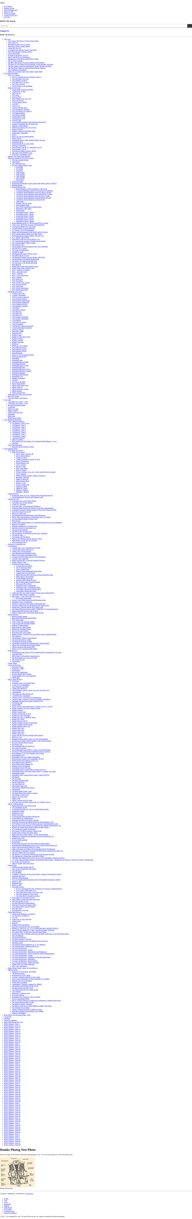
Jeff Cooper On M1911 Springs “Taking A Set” (27, 831)
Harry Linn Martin (22, 468)
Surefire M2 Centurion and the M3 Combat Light (27, 607)
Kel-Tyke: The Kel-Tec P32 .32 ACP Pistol (25, 926)
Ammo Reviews (13, 494)
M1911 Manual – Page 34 (12, 1073)
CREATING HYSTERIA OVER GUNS (25, 986)
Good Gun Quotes (14, 53)
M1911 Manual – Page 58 (12, 1119)
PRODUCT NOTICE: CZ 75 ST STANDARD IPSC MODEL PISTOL (35, 928)
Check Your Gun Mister (19, 982)
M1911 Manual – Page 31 (12, 1067)
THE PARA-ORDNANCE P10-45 (23, 788)
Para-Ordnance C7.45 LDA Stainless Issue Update (28, 753)
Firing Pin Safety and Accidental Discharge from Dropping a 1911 (33, 822)
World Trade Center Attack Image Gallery (25, 266)
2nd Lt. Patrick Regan (23, 456)
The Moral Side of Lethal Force (22, 531)
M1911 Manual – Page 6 (12, 1123)
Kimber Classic (17, 335)
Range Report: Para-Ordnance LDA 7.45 (25, 760)
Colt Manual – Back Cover (20, 423)
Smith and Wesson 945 (19, 356)
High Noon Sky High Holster (21, 627)
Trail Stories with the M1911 (21, 537)
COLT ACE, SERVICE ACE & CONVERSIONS (28, 225)
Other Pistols (8, 1207)
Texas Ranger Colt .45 (19, 149)
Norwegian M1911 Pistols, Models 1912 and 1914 (28, 236)
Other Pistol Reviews (14, 912)
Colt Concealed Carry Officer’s (22, 111)
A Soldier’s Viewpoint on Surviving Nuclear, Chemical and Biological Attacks (37, 874)
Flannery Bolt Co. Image (24, 203)
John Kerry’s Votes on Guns (21, 993)
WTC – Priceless (17, 273)
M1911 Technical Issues (15, 804)
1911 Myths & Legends (15, 450)
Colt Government (17, 324)
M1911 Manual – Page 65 (12, 1139)
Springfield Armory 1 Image (25, 212)
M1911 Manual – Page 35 (12, 1074)
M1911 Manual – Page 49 (12, 1101)
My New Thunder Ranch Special (22, 742)
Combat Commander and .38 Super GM (24, 124)
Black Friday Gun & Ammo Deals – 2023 (17, 1015)
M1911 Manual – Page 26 (12, 1056)
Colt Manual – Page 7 (19, 434)
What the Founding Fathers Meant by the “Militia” (28, 1011)
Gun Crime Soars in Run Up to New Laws (29, 892)
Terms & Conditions (10, 1020)
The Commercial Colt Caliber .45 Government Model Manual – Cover (34, 441)
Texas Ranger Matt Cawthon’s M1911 (24, 151)
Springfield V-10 (17, 376)
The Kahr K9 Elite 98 (19, 937)
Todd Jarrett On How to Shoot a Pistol (24, 905)
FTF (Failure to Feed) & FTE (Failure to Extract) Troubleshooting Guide (35, 824)
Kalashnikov (16, 670)
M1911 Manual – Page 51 (12, 1107)
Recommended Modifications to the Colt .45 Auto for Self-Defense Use (34, 845)
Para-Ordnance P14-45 (19, 351)
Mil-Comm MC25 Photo (24, 584)
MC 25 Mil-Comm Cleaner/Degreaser (28, 582)
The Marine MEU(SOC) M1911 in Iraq (24, 254)
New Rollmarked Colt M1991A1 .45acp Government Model (31, 750)
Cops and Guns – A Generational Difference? (26, 506)
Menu (2, 3)
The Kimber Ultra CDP (19, 786)
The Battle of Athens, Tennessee (22, 1004)
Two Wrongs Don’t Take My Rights (23, 907)
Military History (13, 411)
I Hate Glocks (16, 921)
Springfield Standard (18, 373)
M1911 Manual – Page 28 (12, 1060)
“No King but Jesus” (18, 973)
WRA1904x (20, 180)
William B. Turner (21, 488)
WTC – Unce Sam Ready (20, 275)
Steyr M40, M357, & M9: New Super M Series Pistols (29, 932)
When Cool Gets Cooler (19, 797)
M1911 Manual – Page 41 (12, 1087)
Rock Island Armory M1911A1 (22, 762)
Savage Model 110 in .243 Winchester (24, 676)
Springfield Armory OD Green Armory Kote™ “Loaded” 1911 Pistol (34, 771)
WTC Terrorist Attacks (19, 284)
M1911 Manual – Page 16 (12, 1036)
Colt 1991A (16, 308)
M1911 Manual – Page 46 (12, 1096)
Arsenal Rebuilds (17, 181)
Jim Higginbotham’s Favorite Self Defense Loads (27, 497)
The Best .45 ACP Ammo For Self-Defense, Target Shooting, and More (30, 64)
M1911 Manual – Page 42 (12, 1089)
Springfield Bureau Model (20, 362)
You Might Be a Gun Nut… (21, 910)
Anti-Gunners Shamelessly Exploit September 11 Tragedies (30, 979)
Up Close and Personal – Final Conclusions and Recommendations (33, 953)
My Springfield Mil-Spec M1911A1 (23, 746)
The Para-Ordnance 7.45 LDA (21, 939)
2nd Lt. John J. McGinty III (24, 454)
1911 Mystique (16, 872)
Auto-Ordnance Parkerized (20, 302)
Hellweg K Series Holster (20, 625)
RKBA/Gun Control (14, 418)
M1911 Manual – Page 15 (12, 1035)
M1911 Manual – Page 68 (12, 1145)
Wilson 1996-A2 (17, 387)
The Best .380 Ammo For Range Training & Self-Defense (26, 62)
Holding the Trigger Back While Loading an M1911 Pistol (30, 827)
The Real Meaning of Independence (23, 903)
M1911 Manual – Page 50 (12, 1105)
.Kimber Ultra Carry (18, 293)
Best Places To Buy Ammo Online (19, 46)
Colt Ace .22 (16, 106)
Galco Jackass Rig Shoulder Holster (23, 623)
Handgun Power (17, 883)
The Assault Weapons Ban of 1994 (23, 1002)
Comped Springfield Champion (22, 328)
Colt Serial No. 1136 (18, 118)
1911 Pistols (8, 1209)
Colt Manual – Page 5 (19, 430)
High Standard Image (23, 205)
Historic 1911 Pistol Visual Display (19, 156)
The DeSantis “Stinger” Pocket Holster (24, 638)
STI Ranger (15, 777)
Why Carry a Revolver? (19, 966)
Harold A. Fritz (21, 466)
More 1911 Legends (18, 452)
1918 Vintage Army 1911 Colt (21, 99)
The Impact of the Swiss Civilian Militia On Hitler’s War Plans (32, 1006)
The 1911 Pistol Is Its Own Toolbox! (23, 852)
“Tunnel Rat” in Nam (19, 91)
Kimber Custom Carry (19, 712)
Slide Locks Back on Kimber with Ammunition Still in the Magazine (33, 849)
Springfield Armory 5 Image (25, 219)
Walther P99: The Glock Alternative (23, 964)
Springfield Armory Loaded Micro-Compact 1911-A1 (29, 769)
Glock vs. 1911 (17, 881)
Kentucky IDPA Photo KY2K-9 (26, 580)
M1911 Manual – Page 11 (12, 1027)
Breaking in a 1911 (18, 813)
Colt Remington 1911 (19, 117)
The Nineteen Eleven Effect (21, 1008)
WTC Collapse (17, 277)
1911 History (8, 6)
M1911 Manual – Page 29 (12, 1062)
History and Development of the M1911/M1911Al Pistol (30, 232)
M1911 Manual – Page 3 (12, 1063)
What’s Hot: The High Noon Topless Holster (26, 645)
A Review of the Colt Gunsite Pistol (23, 683)
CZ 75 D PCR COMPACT (20, 916)
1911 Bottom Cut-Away (19, 80)
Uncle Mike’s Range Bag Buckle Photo (28, 589)
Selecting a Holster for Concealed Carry (24, 526)
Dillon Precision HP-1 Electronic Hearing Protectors (28, 560)
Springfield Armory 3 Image (25, 216)
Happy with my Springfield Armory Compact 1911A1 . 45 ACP (32, 706)
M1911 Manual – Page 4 (12, 1083)
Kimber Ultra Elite (18, 342)
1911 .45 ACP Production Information (24, 869)
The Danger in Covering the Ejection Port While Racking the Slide (33, 854)
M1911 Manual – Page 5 (12, 1103)
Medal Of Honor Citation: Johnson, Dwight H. (31, 475)
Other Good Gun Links (15, 412)
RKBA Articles (13, 970)
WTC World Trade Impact (20, 288)
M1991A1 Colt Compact (20, 346)
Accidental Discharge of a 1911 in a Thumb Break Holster (30, 809)
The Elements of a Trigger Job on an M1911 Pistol (28, 856)
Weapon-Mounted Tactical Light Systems (25, 611)
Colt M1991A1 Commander (21, 696)
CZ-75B (14, 917)
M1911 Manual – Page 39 (12, 1082)
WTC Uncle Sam (17, 286)
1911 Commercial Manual (16, 421)
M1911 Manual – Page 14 (12, 1033)
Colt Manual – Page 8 (19, 436)
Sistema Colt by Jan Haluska (21, 766)
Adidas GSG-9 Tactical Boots (21, 551)
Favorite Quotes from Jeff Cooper (22, 988)
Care (5, 1200)
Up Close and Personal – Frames (22, 955)
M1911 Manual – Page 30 (12, 1065)
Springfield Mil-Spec (18, 367)
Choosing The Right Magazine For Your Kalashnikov (29, 557)
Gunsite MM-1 (16, 705)
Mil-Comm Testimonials (23, 598)
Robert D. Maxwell (22, 479)
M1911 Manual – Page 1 (12, 1024)
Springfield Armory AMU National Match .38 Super (28, 140)
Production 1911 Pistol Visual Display (20, 394)
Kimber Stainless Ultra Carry (21, 726)
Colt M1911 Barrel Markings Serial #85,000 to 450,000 (33, 198)
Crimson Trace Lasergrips (20, 558)
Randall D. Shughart (22, 477)
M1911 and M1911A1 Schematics (19, 57)
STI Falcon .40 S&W (19, 382)
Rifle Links (11, 416)
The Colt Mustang (18, 935)
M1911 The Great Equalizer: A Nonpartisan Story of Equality (31, 517)
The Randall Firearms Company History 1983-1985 (28, 257)
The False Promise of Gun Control (27, 894)
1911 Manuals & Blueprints (12, 420)
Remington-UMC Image (24, 209)
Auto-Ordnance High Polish (21, 301)
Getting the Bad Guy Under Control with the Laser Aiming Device (33, 593)
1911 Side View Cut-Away (20, 82)
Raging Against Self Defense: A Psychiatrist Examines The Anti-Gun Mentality (37, 522)
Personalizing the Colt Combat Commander (26, 757)
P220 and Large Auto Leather (21, 632)
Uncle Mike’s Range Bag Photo (26, 591)
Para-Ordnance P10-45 (19, 349)
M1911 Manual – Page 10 (12, 1026)
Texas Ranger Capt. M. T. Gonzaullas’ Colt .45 (27, 147)
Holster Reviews (13, 614)
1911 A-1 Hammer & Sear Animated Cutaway (26, 77)
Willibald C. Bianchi (22, 492)
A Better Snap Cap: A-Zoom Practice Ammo (26, 548)
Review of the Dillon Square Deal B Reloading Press (29, 600)
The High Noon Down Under (21, 640)
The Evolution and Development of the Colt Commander (30, 246)
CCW (6, 1202)
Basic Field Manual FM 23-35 (13, 1022)
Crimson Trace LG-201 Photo (25, 573)
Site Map (7, 1018)
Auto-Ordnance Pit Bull (19, 304)
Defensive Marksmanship (20, 878)
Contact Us (4, 31)
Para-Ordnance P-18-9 (19, 347)
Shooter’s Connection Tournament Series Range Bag (28, 604)
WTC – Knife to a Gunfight (21, 270)
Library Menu (12, 663)
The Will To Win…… (19, 535)
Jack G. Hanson (21, 474)
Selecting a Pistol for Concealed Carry (24, 528)
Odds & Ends (12, 865)
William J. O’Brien (22, 490)
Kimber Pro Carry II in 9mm (21, 715)
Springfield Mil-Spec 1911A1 (21, 369)
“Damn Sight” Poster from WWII (22, 89)
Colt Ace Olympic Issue (19, 108)
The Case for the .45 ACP (20, 901)
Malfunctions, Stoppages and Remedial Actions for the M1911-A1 (33, 836)
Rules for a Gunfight (18, 524)
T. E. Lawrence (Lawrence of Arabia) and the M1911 (29, 241)
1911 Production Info (10, 10)
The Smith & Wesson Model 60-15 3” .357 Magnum (28, 944)
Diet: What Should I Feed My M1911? (20, 52)
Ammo (6, 1198)
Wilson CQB (16, 798)
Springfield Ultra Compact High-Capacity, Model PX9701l (30, 775)
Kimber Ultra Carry (18, 728)
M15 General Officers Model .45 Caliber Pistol (27, 234)
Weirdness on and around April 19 (23, 867)
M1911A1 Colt (17, 737)
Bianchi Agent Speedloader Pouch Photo (29, 571)
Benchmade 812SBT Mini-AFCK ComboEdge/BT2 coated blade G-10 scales (36, 652)
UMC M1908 (20, 174)
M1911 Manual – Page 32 (12, 1069)
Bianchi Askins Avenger (19, 616)
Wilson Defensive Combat (20, 389)
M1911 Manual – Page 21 (12, 1047)
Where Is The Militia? (19, 1013)
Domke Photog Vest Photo (24, 578)
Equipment (7, 1204)
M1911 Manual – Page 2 (12, 1044)
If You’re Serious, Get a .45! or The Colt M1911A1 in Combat (35, 472)
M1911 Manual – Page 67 (12, 1143)
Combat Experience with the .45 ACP (28, 459)
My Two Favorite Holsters (20, 631)
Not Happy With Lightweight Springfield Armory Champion (31, 751)
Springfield (15, 358)
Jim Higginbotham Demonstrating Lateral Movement (28, 515)
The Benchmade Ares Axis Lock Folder (24, 658)
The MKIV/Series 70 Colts (20, 255)
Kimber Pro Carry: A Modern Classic (24, 717)
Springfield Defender (18, 364)
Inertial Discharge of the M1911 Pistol (24, 806)
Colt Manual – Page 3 (19, 427)
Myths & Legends (9, 13)
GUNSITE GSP (17, 703)
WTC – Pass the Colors (19, 272)
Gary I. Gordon (21, 465)
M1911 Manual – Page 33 (12, 1071)
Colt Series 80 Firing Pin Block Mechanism (26, 816)
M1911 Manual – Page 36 (12, 1076)
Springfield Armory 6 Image (25, 221)
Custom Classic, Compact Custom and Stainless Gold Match (31, 699)
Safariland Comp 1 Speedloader (26, 586)
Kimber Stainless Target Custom (22, 724)
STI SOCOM (16, 778)
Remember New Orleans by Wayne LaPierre (26, 997)
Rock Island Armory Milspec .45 (22, 764)
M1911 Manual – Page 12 (12, 1029)
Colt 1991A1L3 (17, 315)
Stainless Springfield (18, 378)
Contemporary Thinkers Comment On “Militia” (27, 984)
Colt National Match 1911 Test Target (24, 227)
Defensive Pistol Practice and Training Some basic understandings (33, 508)
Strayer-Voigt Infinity (18, 383)
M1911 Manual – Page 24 (12, 1053)
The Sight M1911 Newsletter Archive (28, 896)
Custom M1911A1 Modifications (22, 818)
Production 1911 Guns (15, 291)
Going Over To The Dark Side (21, 919)
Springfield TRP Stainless (20, 374)
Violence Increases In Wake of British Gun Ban (27, 1009)
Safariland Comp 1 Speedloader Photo (28, 587)
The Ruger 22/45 (17, 943)
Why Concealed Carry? (19, 542)
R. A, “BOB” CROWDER (20, 237)
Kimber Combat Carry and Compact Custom (26, 708)
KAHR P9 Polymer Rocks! (20, 925)
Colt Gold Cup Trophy (19, 322)
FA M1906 (19, 167)
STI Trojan (15, 681)
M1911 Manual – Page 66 (12, 1141)
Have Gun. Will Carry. (19, 513)
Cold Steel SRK (17, 654)
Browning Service (18, 667)
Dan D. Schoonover (22, 461)
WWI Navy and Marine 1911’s (22, 154)
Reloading (11, 414)
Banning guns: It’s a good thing (22, 981)
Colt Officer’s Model (18, 115)
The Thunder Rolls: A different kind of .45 (25, 946)
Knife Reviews (13, 650)
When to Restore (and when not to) (23, 863)
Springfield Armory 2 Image (25, 214)
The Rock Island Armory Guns (22, 791)
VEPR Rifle (16, 677)
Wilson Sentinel (17, 391)
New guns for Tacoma (19, 748)
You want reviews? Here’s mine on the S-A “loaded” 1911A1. (31, 802)
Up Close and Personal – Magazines (23, 959)
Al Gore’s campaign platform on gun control (26, 977)
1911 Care (7, 39)
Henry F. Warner (21, 470)
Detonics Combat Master (20, 126)
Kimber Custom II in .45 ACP (21, 714)
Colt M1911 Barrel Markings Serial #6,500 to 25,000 (33, 196)
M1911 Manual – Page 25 (12, 1054)
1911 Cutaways (13, 43)
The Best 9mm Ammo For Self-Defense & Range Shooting (26, 68)
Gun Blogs (11, 407)
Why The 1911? (17, 908)
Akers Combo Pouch (22, 569)
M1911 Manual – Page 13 (12, 1031)
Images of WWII (17, 129)
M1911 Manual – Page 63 (12, 1130)
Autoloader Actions (18, 811)
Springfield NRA (17, 142)
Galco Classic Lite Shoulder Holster (23, 622)
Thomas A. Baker (21, 486)
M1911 (14, 135)
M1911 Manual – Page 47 (12, 1098)
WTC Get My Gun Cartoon (21, 282)
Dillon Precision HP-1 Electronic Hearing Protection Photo (34, 575)
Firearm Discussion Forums (16, 405)
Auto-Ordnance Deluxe (19, 299)
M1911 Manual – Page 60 (12, 1125)
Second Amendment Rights (20, 999)
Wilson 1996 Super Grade (20, 385)
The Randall (16, 789)
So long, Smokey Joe (22, 484)
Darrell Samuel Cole (22, 463)
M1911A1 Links (13, 409)
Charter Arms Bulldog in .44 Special (23, 914)
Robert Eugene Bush (22, 481)
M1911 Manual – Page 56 (12, 1116)
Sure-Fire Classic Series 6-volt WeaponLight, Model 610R (30, 605)
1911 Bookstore (17, 870)
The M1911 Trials (17, 252)
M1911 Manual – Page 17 (12, 1038)
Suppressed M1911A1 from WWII (23, 144)
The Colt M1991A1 (18, 784)
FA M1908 (19, 169)
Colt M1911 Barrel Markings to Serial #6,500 (30, 200)
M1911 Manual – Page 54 (12, 1112)
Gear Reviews (12, 546)
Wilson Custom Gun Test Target (22, 800)
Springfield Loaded (18, 773)
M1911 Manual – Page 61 (12, 1127)
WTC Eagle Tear (17, 279)
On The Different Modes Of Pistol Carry (25, 519)
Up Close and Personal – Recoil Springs (24, 961)
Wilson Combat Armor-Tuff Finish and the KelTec (28, 613)
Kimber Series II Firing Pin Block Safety (25, 833)
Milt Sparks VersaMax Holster (21, 629)
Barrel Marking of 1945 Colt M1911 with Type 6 (31, 189)
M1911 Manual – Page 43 (12, 1091)
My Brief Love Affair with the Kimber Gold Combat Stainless (31, 741)
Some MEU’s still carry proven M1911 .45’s (26, 239)
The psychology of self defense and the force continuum (29, 533)
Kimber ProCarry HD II (19, 721)
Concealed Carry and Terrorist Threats (24, 501)
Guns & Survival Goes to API (21, 512)
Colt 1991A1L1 (17, 311)
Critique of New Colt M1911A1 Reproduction (26, 697)
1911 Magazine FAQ (18, 163)
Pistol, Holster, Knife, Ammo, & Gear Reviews (23, 968)
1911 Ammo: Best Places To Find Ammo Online (23, 41)
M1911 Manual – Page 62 (12, 1128)
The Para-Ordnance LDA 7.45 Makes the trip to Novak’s (30, 941)
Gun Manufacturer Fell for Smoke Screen (25, 990)
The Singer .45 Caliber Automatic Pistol (24, 261)
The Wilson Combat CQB (20, 795)
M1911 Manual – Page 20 (12, 1045)
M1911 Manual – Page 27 (12, 1058)
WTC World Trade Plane (20, 290)
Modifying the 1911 (18, 838)
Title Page (15, 443)
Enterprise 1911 (17, 333)
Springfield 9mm (17, 360)
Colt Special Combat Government (22, 326)
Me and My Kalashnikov (20, 672)
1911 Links (7, 400)
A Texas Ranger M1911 (19, 102)
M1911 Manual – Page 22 (12, 1049)
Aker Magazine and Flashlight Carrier (24, 553)
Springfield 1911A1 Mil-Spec (21, 768)
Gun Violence (16, 991)
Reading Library (9, 8)
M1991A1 (15, 344)
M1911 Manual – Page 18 (12, 1040)
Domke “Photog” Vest (19, 562)
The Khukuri (16, 661)
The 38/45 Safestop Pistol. (20, 780)
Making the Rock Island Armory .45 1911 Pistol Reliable (30, 739)
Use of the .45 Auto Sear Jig (21, 861)
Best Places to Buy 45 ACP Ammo (19, 44)
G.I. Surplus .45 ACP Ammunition (23, 230)
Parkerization (16, 842)
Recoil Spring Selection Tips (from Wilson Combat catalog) (31, 843)
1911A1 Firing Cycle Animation (22, 86)
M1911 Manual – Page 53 (12, 1110)
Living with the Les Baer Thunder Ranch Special (27, 735)
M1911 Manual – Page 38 (12, 1080)
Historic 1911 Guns (14, 88)
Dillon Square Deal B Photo (25, 576)
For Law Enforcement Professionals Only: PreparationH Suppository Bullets (36, 880)
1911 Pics (7, 17)
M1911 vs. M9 (8, 12)
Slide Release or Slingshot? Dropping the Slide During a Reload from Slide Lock (37, 851)
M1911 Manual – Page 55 (12, 1114)
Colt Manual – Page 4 (19, 429)
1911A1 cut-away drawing (20, 297)
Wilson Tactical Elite (18, 393)
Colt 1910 (15, 104)
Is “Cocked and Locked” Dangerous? (24, 829)
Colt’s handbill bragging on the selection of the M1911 (29, 122)
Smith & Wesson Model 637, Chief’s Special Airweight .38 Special (33, 930)
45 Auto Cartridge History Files (22, 165)
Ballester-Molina (17, 185)
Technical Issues (9, 1211)
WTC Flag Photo (17, 281)
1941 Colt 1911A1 (18, 100)
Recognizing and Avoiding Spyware (23, 898)
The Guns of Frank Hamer (20, 250)
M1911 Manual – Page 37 (12, 1078)
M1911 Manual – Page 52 (12, 1109)
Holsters (6, 1206)
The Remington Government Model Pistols (25, 259)
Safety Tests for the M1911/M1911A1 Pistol (26, 847)
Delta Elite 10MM (18, 331)
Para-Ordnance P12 (18, 755)
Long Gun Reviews (14, 665)
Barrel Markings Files (19, 187)
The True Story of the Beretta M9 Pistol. (24, 263)
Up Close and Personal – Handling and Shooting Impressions (31, 957)
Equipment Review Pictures (21, 564)
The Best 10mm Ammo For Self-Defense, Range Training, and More (30, 66)
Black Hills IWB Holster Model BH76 (24, 618)
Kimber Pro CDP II (18, 719)
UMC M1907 (20, 172)
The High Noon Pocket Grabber (22, 641)
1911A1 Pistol (16, 97)
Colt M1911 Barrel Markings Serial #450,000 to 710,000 (34, 194)
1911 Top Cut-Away (18, 84)
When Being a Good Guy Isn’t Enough (24, 540)
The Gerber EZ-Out (18, 659)
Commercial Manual (18, 438)
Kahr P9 (14, 923)
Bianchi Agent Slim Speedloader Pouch (24, 555)
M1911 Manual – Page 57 (12, 1118)
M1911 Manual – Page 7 (12, 1134)
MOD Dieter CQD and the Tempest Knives (26, 656)
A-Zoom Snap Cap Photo (24, 566)
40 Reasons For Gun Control (21, 975)
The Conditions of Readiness (17, 70)
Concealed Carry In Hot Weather (22, 503)
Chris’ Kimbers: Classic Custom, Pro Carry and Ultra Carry (31, 690)
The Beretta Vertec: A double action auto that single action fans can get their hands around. (40, 934)
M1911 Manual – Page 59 (12, 1121)
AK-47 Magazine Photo (23, 567)
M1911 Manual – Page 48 (12, 1100)
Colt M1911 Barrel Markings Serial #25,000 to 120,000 (33, 192)
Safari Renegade (17, 353)
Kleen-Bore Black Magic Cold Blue (23, 595)
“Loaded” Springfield (19, 295)
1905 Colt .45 (16, 93)
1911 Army (15, 95)
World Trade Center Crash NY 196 (23, 268)
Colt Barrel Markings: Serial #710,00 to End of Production (34, 190)
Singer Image (20, 210)
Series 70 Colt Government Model (23, 136)
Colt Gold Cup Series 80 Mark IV (23, 694)
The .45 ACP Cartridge (15, 61)
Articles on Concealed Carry (17, 544)
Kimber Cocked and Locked (21, 337)
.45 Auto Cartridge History (20, 160)
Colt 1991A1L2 (17, 313)
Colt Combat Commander (20, 317)
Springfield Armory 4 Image (25, 218)
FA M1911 (19, 171)
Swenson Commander (19, 145)
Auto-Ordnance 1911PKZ (20, 687)
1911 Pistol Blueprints (15, 445)
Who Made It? (16, 264)
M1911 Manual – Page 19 (12, 1042)
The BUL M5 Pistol (18, 782)
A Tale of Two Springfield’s (21, 685)
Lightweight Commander (20, 133)
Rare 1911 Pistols (13, 396)
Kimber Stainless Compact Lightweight (24, 723)
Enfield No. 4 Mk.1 (18, 668)
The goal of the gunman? (20, 530)
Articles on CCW (13, 499)
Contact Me (7, 1017)
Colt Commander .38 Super (20, 109)
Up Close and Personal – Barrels (22, 950)
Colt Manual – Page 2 (19, 425)
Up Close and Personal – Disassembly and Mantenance (29, 952)
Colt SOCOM (16, 120)
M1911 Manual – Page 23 (12, 1051)
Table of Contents (17, 439)
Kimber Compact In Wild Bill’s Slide (23, 131)
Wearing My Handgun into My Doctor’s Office (27, 539)
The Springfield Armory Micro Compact (25, 793)
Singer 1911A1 (17, 138)
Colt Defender (16, 320)
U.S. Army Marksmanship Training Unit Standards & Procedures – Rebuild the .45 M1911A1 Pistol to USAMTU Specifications (52, 860)
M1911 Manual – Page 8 (12, 1136)
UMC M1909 (20, 176)
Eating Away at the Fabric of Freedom (24, 971)
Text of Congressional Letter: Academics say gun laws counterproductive (39, 889)
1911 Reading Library (11, 448)
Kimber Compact (17, 338)
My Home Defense (18, 995)
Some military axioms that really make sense (26, 899)
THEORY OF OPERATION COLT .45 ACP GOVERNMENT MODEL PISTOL (38, 858)
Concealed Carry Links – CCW (18, 402)
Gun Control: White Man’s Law (26, 890)
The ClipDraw (16, 636)
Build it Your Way (17, 815)
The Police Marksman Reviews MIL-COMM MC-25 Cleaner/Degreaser (35, 609)
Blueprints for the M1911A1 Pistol (23, 447)
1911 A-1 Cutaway (14, 75)
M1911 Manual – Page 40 (12, 1085)
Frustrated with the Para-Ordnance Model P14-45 (27, 701)
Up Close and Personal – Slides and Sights (25, 962)
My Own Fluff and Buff (19, 840)
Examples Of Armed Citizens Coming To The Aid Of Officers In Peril (34, 510)
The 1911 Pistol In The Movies (18, 398)
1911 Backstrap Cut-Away (20, 79)
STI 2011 (15, 380)
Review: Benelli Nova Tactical (21, 674)
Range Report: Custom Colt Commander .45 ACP (28, 759)
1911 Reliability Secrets (19, 807)
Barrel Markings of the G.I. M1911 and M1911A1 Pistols (30, 223)
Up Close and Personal (19, 948)
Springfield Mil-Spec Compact (21, 371)
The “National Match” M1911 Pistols (24, 243)
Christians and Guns (18, 876)
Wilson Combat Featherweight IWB (23, 647)
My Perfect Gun (17, 744)
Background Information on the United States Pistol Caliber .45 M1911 (34, 183)
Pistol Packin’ (16, 521)
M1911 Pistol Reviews (15, 679)
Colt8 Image (20, 201)
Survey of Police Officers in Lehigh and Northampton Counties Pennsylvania (36, 1000)
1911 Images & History (11, 73)
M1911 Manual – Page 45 (12, 1094)
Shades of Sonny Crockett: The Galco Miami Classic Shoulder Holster (34, 634)
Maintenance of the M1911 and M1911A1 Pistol (23, 59)
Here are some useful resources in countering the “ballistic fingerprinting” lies (36, 825)
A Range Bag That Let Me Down (22, 549)
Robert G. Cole (21, 483)
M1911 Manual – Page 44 (12, 1092)
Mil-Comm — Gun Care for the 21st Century (26, 596)
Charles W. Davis (21, 457)
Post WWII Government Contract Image (29, 207)
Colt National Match (18, 113)
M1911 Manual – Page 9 (12, 1137)
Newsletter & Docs (18, 887)
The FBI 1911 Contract (19, 248)
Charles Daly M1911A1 (19, 688)
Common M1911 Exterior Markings (23, 228)
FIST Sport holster (18, 620)
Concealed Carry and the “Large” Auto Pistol (22, 50)
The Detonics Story (18, 245)
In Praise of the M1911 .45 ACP (18, 55)
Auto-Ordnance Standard (20, 306)
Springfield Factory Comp (20, 365)
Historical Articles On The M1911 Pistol (20, 158)
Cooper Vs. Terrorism (19, 504)
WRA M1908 (20, 178)
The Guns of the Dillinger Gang (22, 153)
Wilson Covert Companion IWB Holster (24, 649)
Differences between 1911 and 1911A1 (24, 127)
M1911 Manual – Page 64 (12, 1132)
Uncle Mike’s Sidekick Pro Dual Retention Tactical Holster (30, 643)
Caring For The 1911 (10, 15)
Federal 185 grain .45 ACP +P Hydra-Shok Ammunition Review (32, 495)
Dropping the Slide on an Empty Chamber (25, 820)
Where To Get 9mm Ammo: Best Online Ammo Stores (25, 71)
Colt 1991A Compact (19, 310)
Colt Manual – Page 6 (19, 432)
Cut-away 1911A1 (18, 329)
